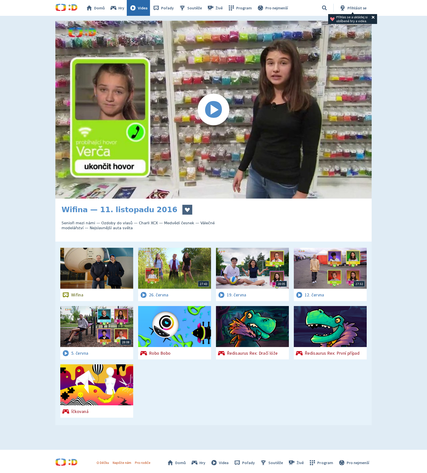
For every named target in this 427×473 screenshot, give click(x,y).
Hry (121, 7)
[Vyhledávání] (324, 8)
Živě (219, 7)
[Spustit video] (213, 110)
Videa (143, 7)
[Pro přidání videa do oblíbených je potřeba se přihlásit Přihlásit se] (187, 210)
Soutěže (194, 7)
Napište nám (122, 462)
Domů (99, 7)
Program (244, 7)
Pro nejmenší (276, 7)
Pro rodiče (142, 462)
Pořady (167, 7)
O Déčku (103, 462)
